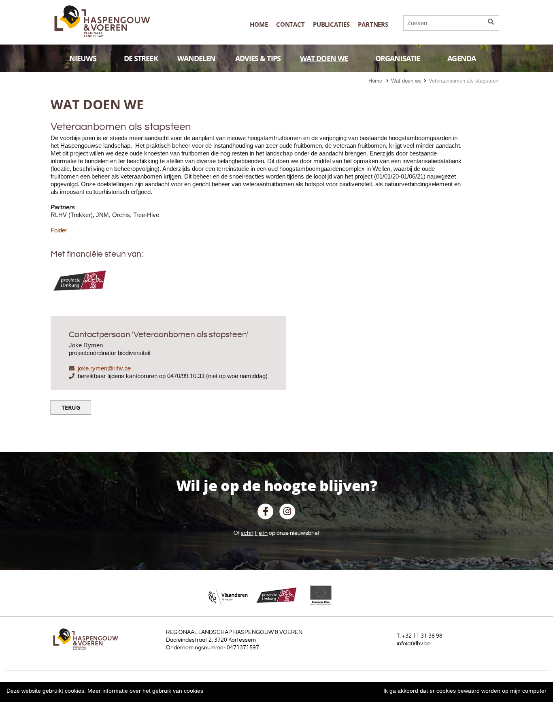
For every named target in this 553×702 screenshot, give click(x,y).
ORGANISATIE (397, 58)
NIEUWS (82, 58)
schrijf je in (254, 533)
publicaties (331, 24)
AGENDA (461, 58)
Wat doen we (406, 81)
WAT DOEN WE (324, 58)
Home (259, 24)
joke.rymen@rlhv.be (104, 368)
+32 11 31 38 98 (422, 636)
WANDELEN (196, 58)
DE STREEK (141, 58)
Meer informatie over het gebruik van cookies (145, 690)
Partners (373, 24)
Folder (59, 230)
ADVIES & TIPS (258, 58)
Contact (290, 24)
